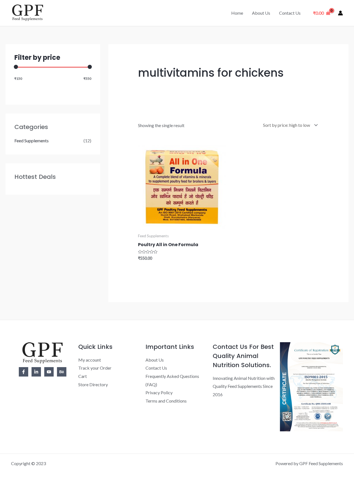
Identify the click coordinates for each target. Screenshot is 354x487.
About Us (261, 13)
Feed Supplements (31, 140)
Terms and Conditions (166, 400)
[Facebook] (23, 372)
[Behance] (61, 372)
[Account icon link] (340, 13)
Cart (82, 376)
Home (237, 13)
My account (89, 359)
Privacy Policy (159, 392)
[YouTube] (49, 372)
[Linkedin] (36, 372)
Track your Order (94, 367)
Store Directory (93, 384)
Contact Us (290, 13)
